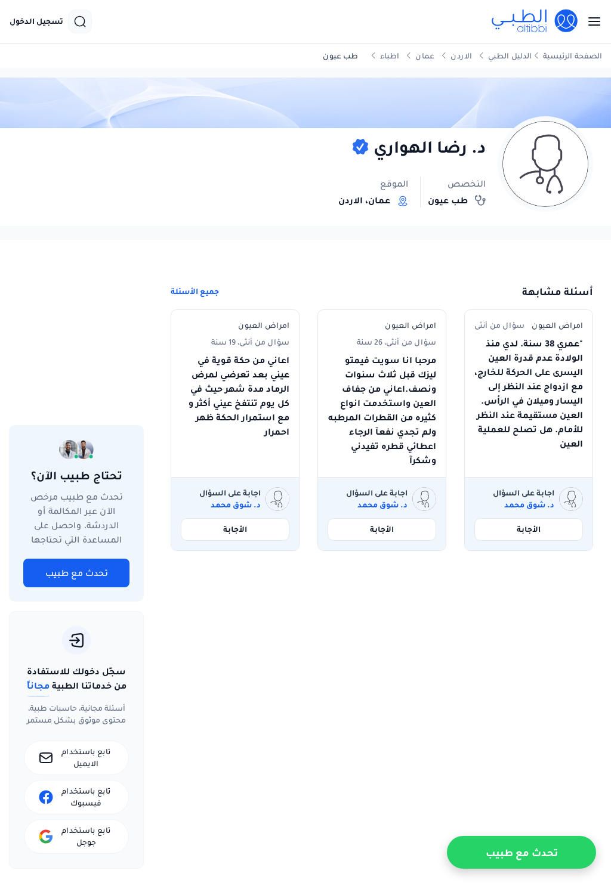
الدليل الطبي (510, 55)
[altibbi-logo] (535, 21)
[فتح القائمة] (590, 21)
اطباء (389, 55)
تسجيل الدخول (36, 21)
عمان (424, 55)
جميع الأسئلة (195, 292)
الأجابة (529, 529)
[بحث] (80, 21)
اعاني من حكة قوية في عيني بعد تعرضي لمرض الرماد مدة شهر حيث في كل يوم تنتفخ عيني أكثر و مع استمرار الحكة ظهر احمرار (239, 396)
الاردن (461, 55)
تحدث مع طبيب (76, 573)
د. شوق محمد (529, 505)
